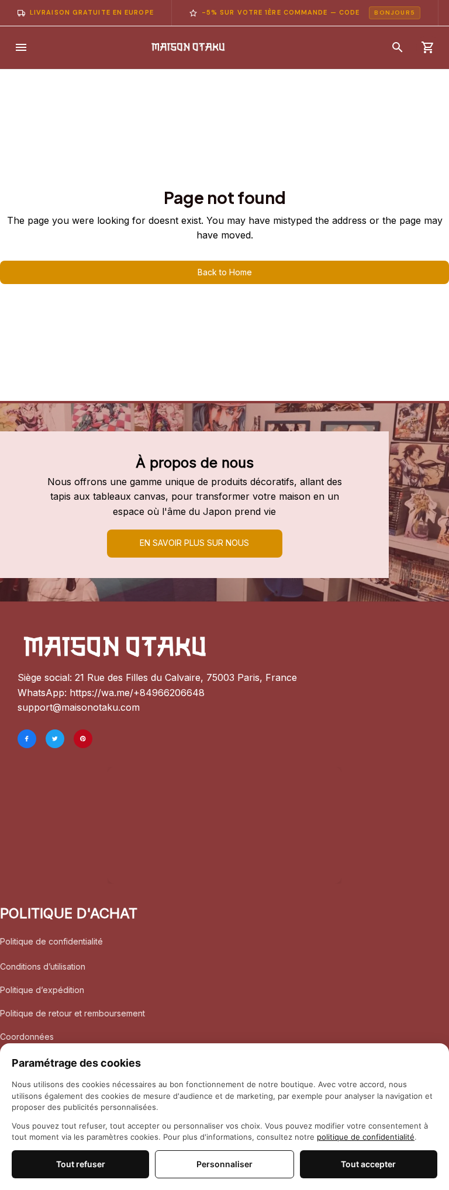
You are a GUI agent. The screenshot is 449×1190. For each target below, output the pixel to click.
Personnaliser (224, 1164)
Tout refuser (80, 1164)
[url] (137, 693)
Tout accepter (368, 1164)
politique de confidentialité (366, 1136)
